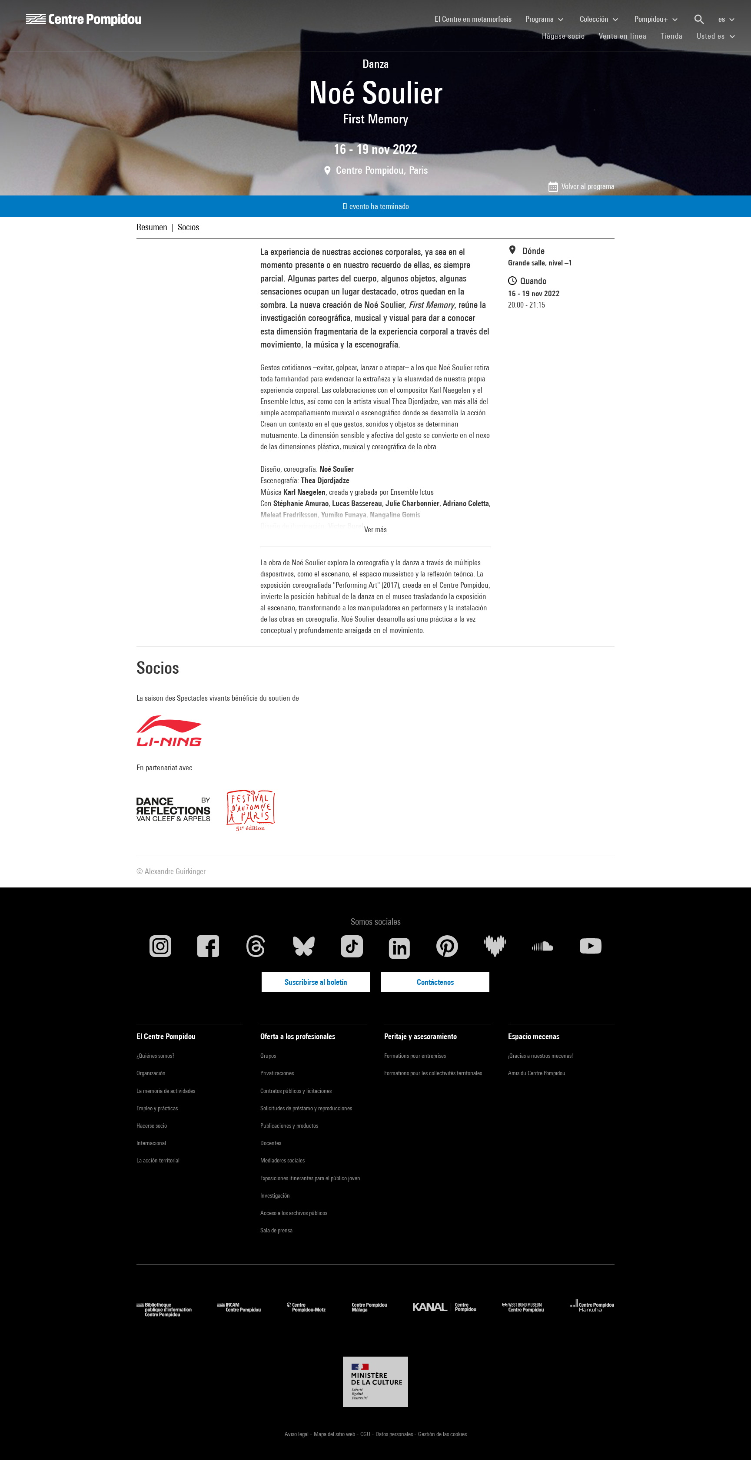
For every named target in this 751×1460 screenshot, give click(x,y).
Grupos (268, 1055)
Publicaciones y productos (289, 1125)
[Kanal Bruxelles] (451, 1314)
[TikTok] (352, 948)
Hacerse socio (151, 1125)
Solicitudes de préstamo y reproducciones (306, 1108)
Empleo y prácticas (157, 1108)
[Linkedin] (399, 948)
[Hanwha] (592, 1314)
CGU (366, 1433)
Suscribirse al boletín (316, 982)
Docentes (270, 1142)
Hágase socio (567, 35)
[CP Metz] (313, 1314)
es (722, 18)
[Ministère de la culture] (375, 1382)
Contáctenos (435, 982)
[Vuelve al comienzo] (730, 1439)
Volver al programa (588, 186)
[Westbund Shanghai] (529, 1314)
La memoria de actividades (165, 1090)
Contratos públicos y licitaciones (296, 1090)
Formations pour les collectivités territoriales (433, 1072)
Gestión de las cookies (442, 1433)
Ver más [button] (375, 529)
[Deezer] (495, 948)
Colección (595, 18)
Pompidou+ (652, 18)
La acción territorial (157, 1160)
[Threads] (256, 948)
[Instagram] (160, 948)
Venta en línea (623, 35)
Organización (151, 1072)
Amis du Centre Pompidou (536, 1072)
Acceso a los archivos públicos (293, 1212)
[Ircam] (245, 1314)
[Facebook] (208, 948)
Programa (540, 18)
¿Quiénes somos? (155, 1055)
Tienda (675, 35)
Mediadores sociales (282, 1160)
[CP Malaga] (376, 1314)
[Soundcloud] (543, 948)
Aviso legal (297, 1433)
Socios (188, 227)
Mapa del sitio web (335, 1433)
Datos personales (395, 1433)
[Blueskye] (304, 948)
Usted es (712, 35)
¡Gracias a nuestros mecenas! (540, 1055)
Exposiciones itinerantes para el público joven (310, 1178)
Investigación (275, 1195)
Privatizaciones (277, 1072)
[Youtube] (591, 948)
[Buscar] (699, 19)
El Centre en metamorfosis (476, 18)
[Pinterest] (447, 948)
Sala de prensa (276, 1230)
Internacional (151, 1142)
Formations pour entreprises (415, 1055)
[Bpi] (170, 1314)
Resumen (151, 227)
